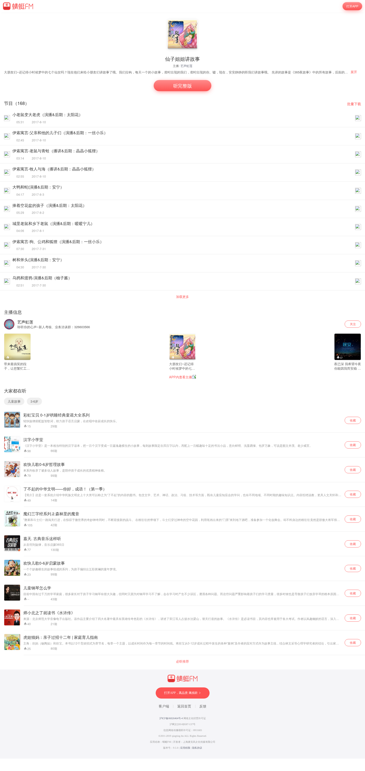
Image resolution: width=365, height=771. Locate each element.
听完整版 (182, 85)
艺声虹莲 (186, 66)
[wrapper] (182, 385)
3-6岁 (34, 401)
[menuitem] (356, 72)
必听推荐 (182, 661)
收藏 (353, 420)
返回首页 (184, 706)
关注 (353, 324)
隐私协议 (197, 747)
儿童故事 (14, 401)
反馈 (202, 706)
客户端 (164, 706)
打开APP (352, 6)
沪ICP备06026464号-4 (171, 718)
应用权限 (185, 747)
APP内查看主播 (180, 377)
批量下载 (354, 103)
